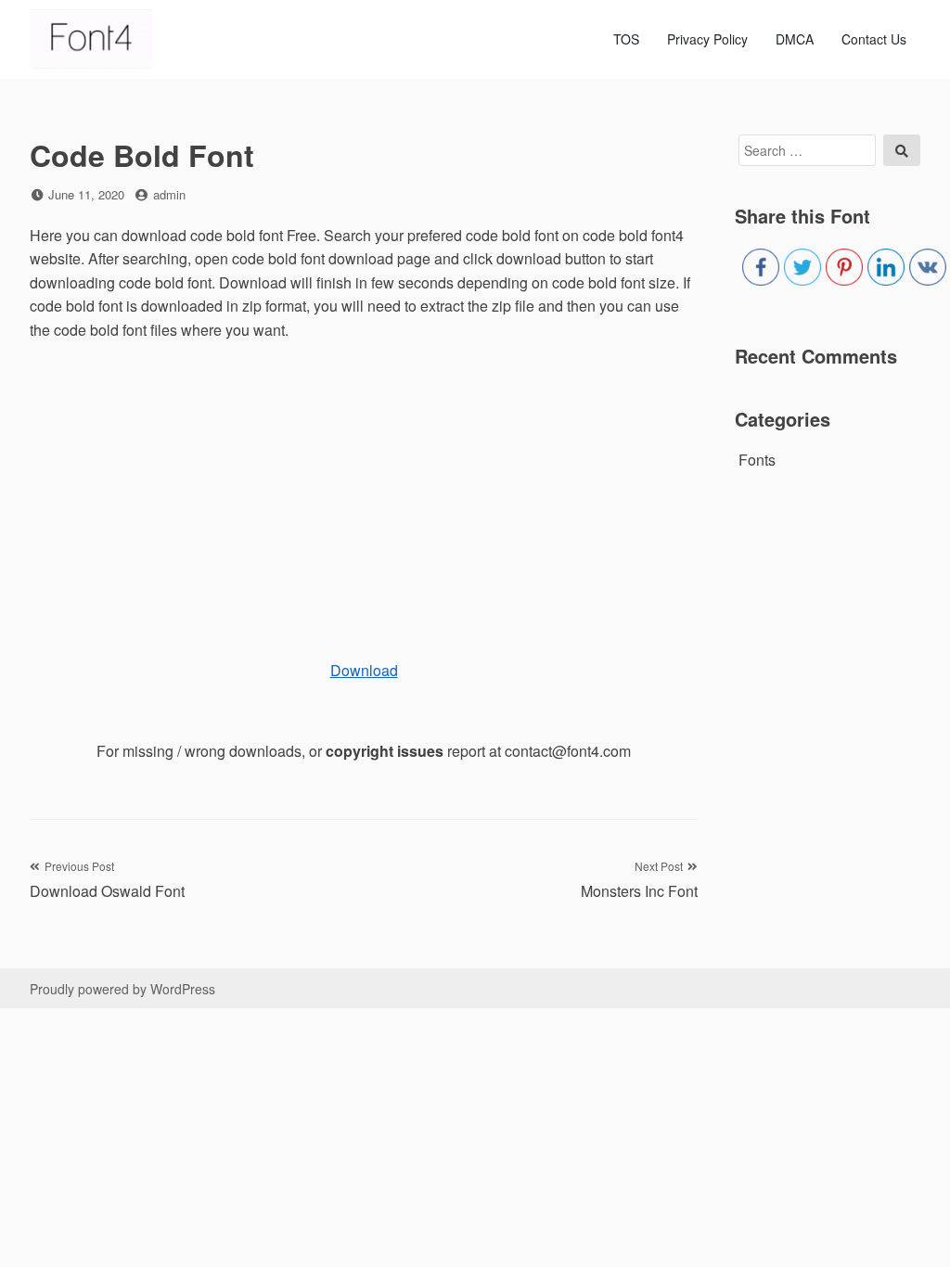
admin (169, 194)
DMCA (795, 39)
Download (364, 670)
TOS (626, 39)
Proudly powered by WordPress (122, 988)
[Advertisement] (364, 491)
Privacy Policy (707, 39)
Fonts (757, 459)
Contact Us (873, 39)
